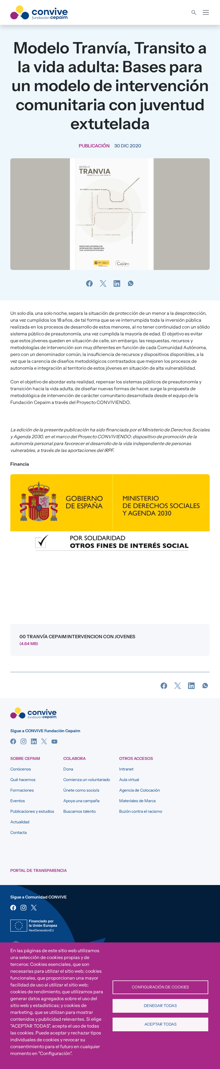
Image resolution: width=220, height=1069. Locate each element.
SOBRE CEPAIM (25, 758)
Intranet (126, 769)
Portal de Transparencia (38, 870)
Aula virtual (129, 779)
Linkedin (34, 741)
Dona (68, 769)
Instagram (23, 741)
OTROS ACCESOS (136, 758)
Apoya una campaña (81, 800)
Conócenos (20, 769)
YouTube (54, 741)
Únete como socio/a (81, 790)
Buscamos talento (79, 811)
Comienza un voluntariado (86, 779)
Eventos (17, 800)
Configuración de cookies (160, 987)
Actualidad (19, 821)
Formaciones (22, 790)
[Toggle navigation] (206, 12)
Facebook (13, 741)
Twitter (44, 741)
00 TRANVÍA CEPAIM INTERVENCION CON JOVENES (77, 636)
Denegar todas (160, 1005)
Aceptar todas (160, 1024)
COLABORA (74, 758)
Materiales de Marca (137, 800)
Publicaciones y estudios (32, 811)
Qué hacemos (23, 779)
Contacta (18, 832)
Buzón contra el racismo (140, 811)
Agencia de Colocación (139, 790)
